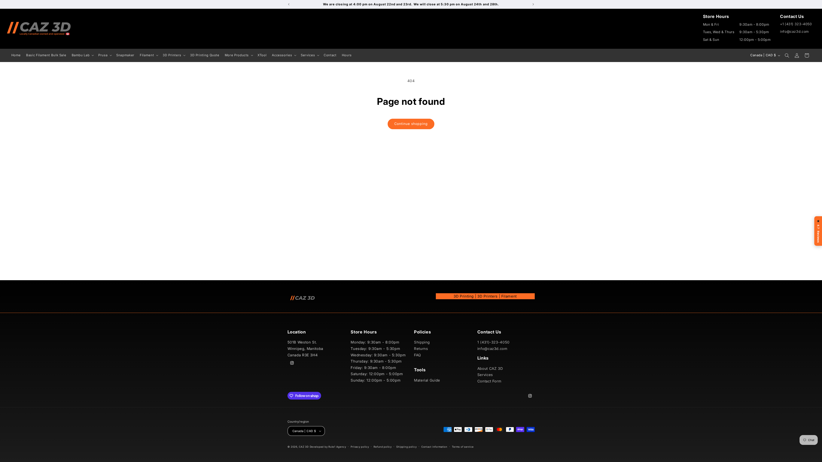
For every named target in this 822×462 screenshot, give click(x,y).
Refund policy (383, 446)
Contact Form (489, 381)
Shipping (422, 342)
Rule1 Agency (337, 446)
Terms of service (463, 446)
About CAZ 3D (490, 368)
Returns (421, 348)
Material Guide (427, 380)
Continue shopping (411, 124)
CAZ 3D (303, 446)
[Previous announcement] (288, 4)
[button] (82, 55)
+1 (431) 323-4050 (796, 24)
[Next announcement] (533, 4)
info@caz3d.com (794, 32)
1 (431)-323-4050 (493, 342)
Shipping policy (406, 446)
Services (485, 375)
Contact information (434, 446)
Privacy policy (360, 446)
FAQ (417, 355)
